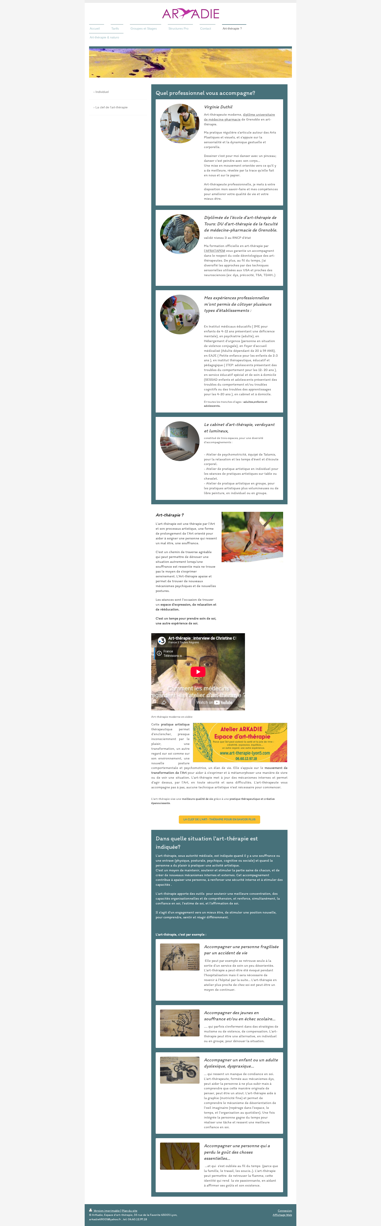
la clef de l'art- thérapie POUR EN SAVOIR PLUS (219, 819)
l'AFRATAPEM (214, 251)
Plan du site (129, 1211)
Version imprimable (106, 1211)
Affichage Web (282, 1215)
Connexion (285, 1211)
